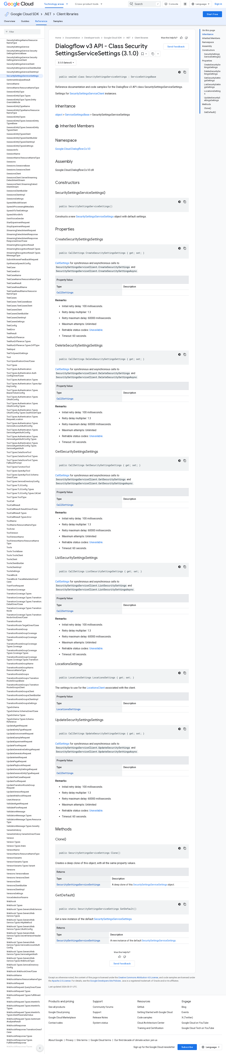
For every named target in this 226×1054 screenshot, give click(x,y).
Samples (58, 21)
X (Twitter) (187, 1017)
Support (97, 1012)
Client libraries (67, 14)
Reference (41, 21)
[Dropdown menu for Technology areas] (68, 4)
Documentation (72, 37)
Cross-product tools (86, 3)
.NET (47, 14)
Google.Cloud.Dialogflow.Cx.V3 (72, 148)
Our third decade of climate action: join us (135, 1040)
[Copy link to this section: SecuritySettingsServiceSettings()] (108, 193)
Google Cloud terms (101, 1040)
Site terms (82, 1040)
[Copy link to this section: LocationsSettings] (85, 664)
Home (58, 37)
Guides (25, 21)
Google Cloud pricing (59, 1012)
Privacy (69, 1040)
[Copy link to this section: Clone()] (69, 840)
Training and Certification (150, 1028)
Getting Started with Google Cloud (155, 1012)
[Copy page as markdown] (153, 54)
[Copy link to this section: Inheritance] (78, 106)
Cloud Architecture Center (150, 1022)
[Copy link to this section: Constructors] (84, 183)
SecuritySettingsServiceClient (87, 93)
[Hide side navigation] (40, 1048)
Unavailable (96, 330)
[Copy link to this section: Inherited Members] (97, 126)
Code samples (144, 1017)
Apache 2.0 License (61, 981)
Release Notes (100, 1017)
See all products (56, 1007)
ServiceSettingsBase (77, 114)
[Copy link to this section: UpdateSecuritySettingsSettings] (106, 720)
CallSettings (62, 263)
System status (100, 1022)
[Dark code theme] (179, 72)
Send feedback (176, 46)
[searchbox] (22, 31)
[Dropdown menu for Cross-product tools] (102, 4)
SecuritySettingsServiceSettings (95, 216)
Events (185, 1012)
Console (173, 3)
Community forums (103, 1007)
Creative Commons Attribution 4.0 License (138, 977)
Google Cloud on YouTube (195, 1022)
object (58, 114)
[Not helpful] (186, 37)
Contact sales (55, 1022)
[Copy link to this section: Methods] (76, 829)
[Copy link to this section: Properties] (78, 229)
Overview (9, 21)
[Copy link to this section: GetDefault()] (78, 895)
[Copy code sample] (184, 72)
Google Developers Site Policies (105, 981)
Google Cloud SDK (25, 14)
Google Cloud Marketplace (62, 1017)
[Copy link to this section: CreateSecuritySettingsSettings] (106, 240)
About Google (55, 1040)
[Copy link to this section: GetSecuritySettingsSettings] (101, 452)
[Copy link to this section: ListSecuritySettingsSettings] (101, 558)
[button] (122, 126)
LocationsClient (96, 687)
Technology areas (54, 3)
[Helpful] (181, 37)
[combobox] (144, 4)
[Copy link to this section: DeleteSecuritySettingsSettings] (106, 346)
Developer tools (92, 37)
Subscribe (187, 1047)
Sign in (218, 4)
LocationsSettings (68, 709)
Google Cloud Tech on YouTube (198, 1028)
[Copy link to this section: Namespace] (80, 141)
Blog (184, 1007)
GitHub (140, 1007)
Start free (212, 14)
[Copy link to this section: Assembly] (76, 162)
